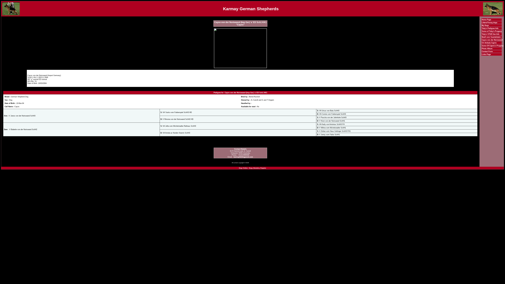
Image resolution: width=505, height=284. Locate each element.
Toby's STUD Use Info (490, 34)
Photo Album (487, 49)
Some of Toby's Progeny (492, 31)
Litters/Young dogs (489, 23)
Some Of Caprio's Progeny (492, 46)
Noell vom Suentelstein (491, 37)
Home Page (486, 20)
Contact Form (487, 51)
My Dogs (485, 25)
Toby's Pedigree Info (490, 28)
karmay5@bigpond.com (243, 157)
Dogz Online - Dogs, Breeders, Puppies (252, 168)
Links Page (486, 54)
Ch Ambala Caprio (489, 43)
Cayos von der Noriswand (492, 40)
